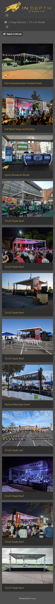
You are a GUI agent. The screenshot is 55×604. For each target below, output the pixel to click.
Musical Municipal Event (17, 404)
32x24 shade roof (14, 450)
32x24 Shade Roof (14, 220)
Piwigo (33, 598)
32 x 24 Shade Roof (40, 22)
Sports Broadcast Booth (17, 174)
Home (5, 22)
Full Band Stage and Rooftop (20, 129)
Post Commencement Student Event (23, 83)
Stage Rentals (18, 22)
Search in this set (13, 34)
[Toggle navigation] (7, 15)
